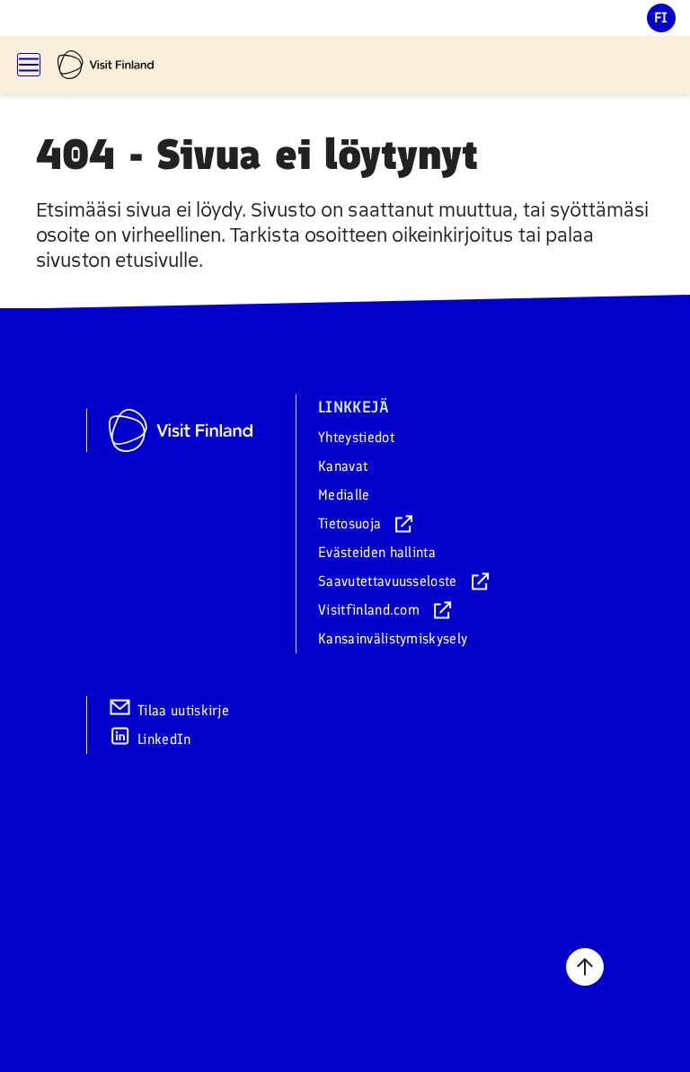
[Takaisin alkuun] (585, 967)
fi (661, 17)
